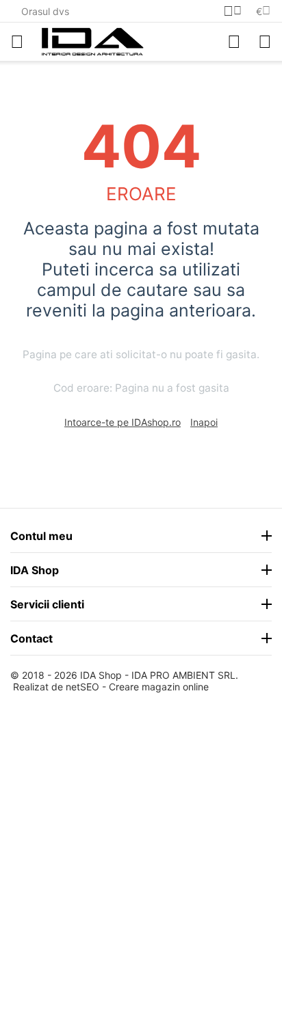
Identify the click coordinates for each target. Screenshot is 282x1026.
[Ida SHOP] (92, 42)
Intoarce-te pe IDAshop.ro (122, 422)
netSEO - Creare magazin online (137, 686)
